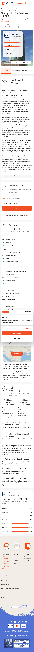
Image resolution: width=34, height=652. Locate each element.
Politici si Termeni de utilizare (10, 588)
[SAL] (22, 641)
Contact (3, 597)
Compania (4, 576)
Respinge (17, 338)
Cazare (13, 8)
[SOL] (22, 646)
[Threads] (22, 622)
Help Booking (5, 584)
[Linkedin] (15, 622)
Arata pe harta (5, 21)
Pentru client (5, 580)
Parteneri (4, 593)
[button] (22, 27)
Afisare (27, 328)
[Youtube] (26, 622)
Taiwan (20, 8)
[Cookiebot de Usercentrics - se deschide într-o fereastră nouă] (25, 312)
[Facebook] (8, 622)
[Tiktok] (18, 622)
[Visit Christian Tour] (7, 3)
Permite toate (17, 333)
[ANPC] (8, 643)
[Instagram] (11, 622)
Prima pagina (5, 8)
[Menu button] (30, 3)
